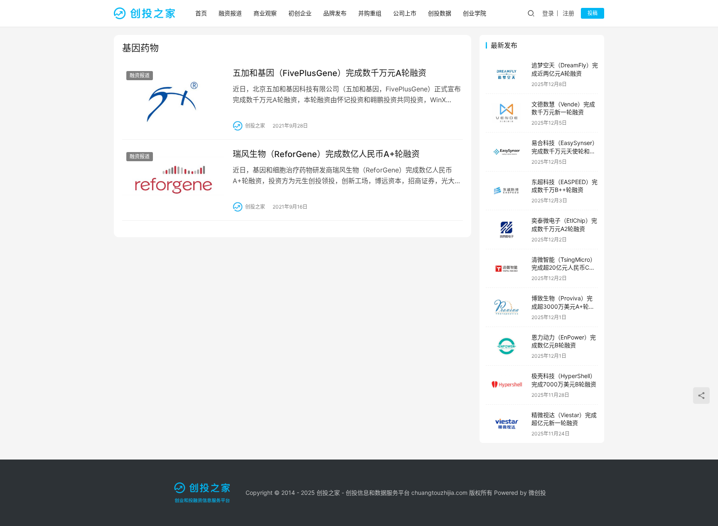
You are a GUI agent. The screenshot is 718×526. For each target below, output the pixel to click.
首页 (201, 13)
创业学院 (474, 13)
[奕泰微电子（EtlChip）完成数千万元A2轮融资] (506, 229)
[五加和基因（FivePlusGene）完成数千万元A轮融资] (173, 99)
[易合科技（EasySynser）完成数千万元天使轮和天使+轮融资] (506, 152)
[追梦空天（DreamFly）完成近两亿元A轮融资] (506, 74)
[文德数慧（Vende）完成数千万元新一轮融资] (506, 113)
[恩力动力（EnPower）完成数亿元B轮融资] (506, 346)
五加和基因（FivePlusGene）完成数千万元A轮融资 (329, 73)
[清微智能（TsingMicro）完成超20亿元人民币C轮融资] (506, 269)
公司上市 (404, 13)
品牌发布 (335, 13)
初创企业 (300, 13)
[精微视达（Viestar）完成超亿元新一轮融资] (506, 424)
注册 (568, 13)
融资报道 (230, 13)
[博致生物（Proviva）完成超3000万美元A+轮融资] (506, 307)
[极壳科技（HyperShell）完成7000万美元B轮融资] (506, 385)
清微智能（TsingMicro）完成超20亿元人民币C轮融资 (563, 267)
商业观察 (265, 13)
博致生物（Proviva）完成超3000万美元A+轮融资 (563, 306)
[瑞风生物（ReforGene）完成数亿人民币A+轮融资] (173, 180)
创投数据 (439, 13)
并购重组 (369, 13)
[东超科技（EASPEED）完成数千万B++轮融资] (506, 191)
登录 (548, 13)
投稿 (593, 13)
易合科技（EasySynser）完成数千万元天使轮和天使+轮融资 (564, 150)
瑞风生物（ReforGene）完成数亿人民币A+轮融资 (326, 154)
